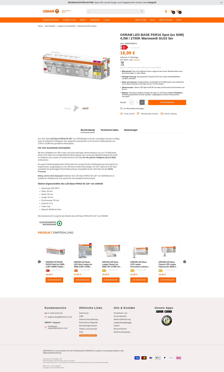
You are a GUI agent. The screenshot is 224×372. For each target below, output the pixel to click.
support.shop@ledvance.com (60, 317)
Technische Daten (109, 130)
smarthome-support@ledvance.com (57, 327)
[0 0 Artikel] (178, 11)
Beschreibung (88, 130)
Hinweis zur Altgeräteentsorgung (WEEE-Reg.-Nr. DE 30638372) (140, 67)
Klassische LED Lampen (87, 26)
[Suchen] (115, 11)
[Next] (110, 65)
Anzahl (123, 102)
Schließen (221, 3)
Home (40, 26)
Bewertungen (131, 130)
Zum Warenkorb (167, 102)
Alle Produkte (50, 26)
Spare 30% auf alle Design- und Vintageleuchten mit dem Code (112, 3)
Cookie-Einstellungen (123, 323)
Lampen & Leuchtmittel (66, 26)
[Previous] (42, 65)
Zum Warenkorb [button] (54, 280)
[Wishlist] (172, 11)
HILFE (179, 20)
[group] (55, 262)
